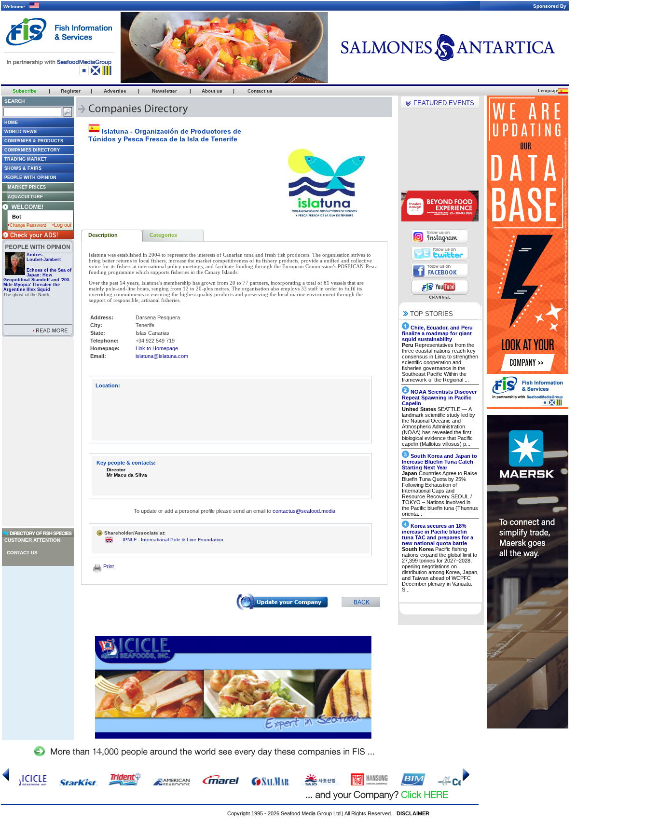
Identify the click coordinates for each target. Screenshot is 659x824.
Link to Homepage (157, 348)
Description (103, 235)
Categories (163, 235)
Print (108, 566)
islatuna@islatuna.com (162, 356)
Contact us (22, 552)
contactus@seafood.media (304, 511)
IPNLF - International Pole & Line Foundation (173, 539)
